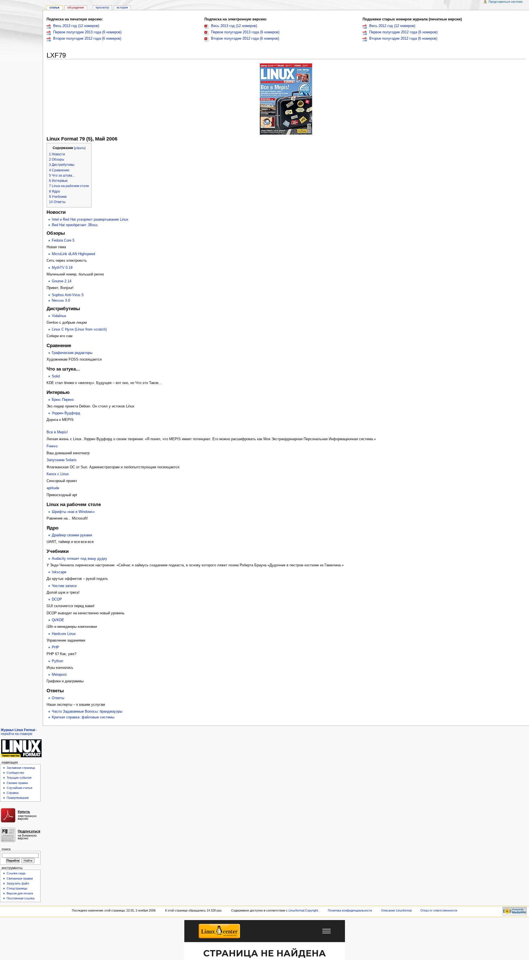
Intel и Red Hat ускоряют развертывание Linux (90, 219)
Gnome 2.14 (61, 281)
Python (57, 661)
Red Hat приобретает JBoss (75, 225)
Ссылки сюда (16, 873)
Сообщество (15, 772)
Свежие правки (17, 783)
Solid (56, 376)
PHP (55, 647)
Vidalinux (59, 316)
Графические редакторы (72, 353)
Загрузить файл (18, 883)
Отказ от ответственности (438, 910)
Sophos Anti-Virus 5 (67, 295)
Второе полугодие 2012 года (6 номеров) (87, 38)
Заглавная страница (21, 767)
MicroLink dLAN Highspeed (73, 254)
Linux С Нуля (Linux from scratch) (79, 329)
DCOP (57, 599)
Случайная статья (19, 787)
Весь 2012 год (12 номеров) (392, 26)
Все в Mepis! (57, 432)
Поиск (6, 849)
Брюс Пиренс (63, 400)
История (122, 7)
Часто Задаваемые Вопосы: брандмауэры (87, 711)
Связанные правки (20, 878)
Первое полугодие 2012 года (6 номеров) (403, 32)
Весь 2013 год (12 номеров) (76, 26)
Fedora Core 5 (63, 240)
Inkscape (59, 572)
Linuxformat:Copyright (303, 910)
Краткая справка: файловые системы (83, 717)
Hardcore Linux (64, 634)
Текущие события (19, 777)
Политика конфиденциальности (350, 910)
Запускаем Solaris (62, 460)
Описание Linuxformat (396, 910)
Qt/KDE (58, 620)
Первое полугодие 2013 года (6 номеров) (87, 32)
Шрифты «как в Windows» (73, 512)
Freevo (52, 446)
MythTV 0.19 (62, 268)
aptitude (53, 488)
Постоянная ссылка (20, 898)
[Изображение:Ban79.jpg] (286, 99)
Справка (12, 792)
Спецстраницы (17, 888)
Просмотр (102, 7)
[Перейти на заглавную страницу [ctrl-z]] (21, 748)
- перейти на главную (19, 732)
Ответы (58, 698)
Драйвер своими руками (72, 535)
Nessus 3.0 (61, 300)
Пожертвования (18, 797)
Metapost (59, 675)
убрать (80, 148)
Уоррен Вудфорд (66, 413)
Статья (54, 7)
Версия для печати (20, 893)
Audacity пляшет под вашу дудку (79, 559)
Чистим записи (64, 586)
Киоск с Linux (58, 474)
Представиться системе (505, 1)
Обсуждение (75, 7)
